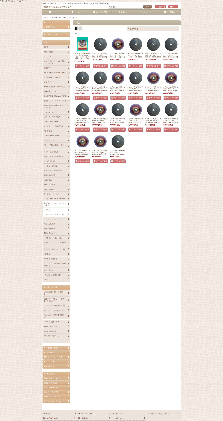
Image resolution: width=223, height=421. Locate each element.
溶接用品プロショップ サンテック (57, 7)
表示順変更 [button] (134, 29)
